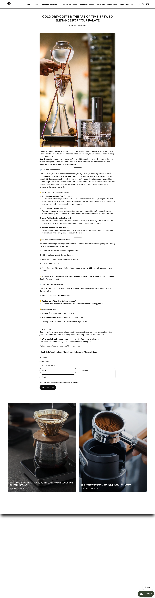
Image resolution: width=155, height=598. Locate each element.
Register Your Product (88, 550)
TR (132, 4)
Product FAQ (84, 553)
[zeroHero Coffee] (9, 4)
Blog (52, 551)
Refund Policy (113, 540)
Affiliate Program (57, 540)
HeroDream (55, 554)
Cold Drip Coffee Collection (64, 301)
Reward (11, 571)
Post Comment (48, 387)
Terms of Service (114, 547)
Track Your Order (86, 540)
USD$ (125, 4)
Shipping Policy (114, 544)
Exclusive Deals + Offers (60, 544)
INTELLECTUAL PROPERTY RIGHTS (94, 560)
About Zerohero (57, 537)
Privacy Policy (113, 537)
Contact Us (84, 537)
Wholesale (55, 547)
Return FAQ (84, 557)
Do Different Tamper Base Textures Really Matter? (106, 485)
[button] (49, 4)
